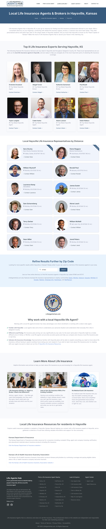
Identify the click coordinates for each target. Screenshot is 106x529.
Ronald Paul (74, 168)
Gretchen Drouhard (15, 85)
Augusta (87, 278)
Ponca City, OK (59, 484)
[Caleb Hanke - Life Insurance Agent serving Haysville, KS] (41, 108)
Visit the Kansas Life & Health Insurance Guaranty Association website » (31, 463)
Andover (81, 278)
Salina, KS (58, 493)
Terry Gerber (28, 221)
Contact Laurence (30, 192)
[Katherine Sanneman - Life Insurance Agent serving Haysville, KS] (64, 72)
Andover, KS (42, 487)
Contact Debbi (84, 128)
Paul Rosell (83, 85)
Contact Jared (75, 245)
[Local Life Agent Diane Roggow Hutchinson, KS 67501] (61, 153)
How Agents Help (75, 481)
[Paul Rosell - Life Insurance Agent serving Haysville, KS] (88, 72)
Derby (71, 278)
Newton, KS (42, 500)
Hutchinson (57, 280)
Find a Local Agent (48, 3)
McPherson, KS (59, 481)
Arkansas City (49, 280)
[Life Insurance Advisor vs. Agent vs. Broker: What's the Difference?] (21, 380)
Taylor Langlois (14, 120)
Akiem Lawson (61, 120)
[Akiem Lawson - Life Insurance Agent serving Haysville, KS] (64, 108)
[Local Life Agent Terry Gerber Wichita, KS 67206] (15, 224)
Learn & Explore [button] (62, 3)
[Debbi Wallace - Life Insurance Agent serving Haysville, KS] (88, 108)
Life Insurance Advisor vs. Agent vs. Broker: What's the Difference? (21, 391)
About (86, 3)
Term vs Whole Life (76, 490)
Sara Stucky (27, 149)
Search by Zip (59, 506)
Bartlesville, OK (59, 503)
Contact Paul (84, 92)
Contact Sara (28, 157)
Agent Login (89, 481)
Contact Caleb (37, 128)
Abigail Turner (37, 85)
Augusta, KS (42, 490)
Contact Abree (75, 209)
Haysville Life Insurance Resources (50, 344)
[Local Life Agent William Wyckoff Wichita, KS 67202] (15, 171)
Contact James (75, 191)
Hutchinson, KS (43, 506)
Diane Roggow (75, 149)
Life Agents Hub (14, 478)
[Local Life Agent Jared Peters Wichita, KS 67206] (61, 242)
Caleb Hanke (37, 120)
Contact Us (94, 3)
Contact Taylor (13, 128)
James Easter (75, 186)
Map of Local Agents (76, 496)
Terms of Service (46, 523)
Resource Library (75, 500)
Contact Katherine (62, 92)
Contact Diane (75, 157)
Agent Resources (91, 484)
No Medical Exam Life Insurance (82, 390)
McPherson (68, 280)
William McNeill (75, 221)
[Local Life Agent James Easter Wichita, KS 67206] (61, 188)
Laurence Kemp (29, 185)
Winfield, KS (42, 493)
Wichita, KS (42, 484)
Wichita (75, 278)
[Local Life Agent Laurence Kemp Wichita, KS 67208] (15, 188)
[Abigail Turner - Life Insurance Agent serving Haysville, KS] (41, 72)
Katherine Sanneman (63, 85)
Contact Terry (28, 227)
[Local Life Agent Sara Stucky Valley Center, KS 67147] (15, 153)
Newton (41, 280)
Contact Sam (28, 209)
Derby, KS (42, 481)
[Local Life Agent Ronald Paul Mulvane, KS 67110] (61, 171)
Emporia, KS (58, 490)
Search (63, 269)
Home (38, 3)
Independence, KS (60, 496)
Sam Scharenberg (30, 204)
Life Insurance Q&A (76, 484)
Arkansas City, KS (44, 503)
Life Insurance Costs (76, 493)
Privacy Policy (57, 523)
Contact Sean (28, 245)
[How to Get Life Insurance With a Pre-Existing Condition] (53, 380)
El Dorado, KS (43, 496)
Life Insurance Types (76, 487)
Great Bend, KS (59, 500)
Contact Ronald (76, 174)
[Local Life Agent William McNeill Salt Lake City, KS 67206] (61, 224)
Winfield (93, 278)
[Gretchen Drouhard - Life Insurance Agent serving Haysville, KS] (17, 72)
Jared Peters (74, 239)
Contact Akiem (60, 128)
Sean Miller (27, 239)
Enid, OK (57, 487)
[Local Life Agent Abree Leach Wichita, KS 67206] (61, 206)
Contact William (29, 174)
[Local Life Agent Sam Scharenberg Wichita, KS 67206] (15, 206)
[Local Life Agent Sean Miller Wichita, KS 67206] (15, 242)
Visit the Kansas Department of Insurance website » (25, 445)
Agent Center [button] (75, 3)
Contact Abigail (37, 92)
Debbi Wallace (84, 120)
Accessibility (66, 523)
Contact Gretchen (14, 92)
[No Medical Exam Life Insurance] (84, 380)
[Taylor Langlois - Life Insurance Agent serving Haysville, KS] (17, 108)
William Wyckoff (29, 168)
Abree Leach (74, 204)
